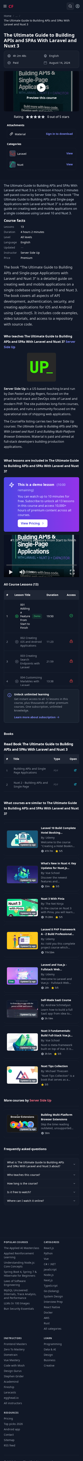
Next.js (48, 1280)
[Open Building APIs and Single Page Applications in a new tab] (75, 770)
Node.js (49, 1275)
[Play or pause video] (11, 572)
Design (48, 1355)
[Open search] (70, 6)
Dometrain (11, 1355)
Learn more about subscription (35, 717)
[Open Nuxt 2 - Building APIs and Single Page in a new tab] (75, 784)
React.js (49, 1248)
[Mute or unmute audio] (22, 572)
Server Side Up (40, 1100)
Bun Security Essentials (19, 1308)
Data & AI (50, 1349)
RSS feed (9, 1445)
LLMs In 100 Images (17, 1303)
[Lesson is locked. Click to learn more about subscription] (71, 641)
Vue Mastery (12, 1360)
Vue (46, 1259)
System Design (53, 1296)
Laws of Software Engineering (15, 1283)
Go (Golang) (51, 1291)
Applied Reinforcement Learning (19, 1255)
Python (48, 1253)
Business (49, 1360)
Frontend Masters (15, 1344)
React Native (52, 1307)
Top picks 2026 (13, 1424)
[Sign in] (77, 6)
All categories (52, 1328)
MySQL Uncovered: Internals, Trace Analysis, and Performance (20, 1294)
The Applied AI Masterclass (21, 1248)
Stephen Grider (14, 1376)
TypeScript (51, 1285)
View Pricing (30, 523)
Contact (9, 1434)
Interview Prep (53, 1302)
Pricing (8, 1418)
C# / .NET (50, 1264)
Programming (53, 1344)
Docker (48, 1312)
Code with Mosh (14, 1365)
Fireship (9, 1387)
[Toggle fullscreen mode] (72, 572)
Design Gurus (13, 1371)
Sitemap (9, 1440)
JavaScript (50, 1269)
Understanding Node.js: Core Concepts (19, 1264)
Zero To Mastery (14, 1349)
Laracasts (10, 1392)
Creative (49, 1365)
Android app (12, 1429)
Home (7, 16)
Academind (11, 1381)
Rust (47, 1323)
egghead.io (11, 1398)
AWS (46, 1318)
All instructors (13, 1403)
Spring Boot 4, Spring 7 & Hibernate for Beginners (20, 1273)
